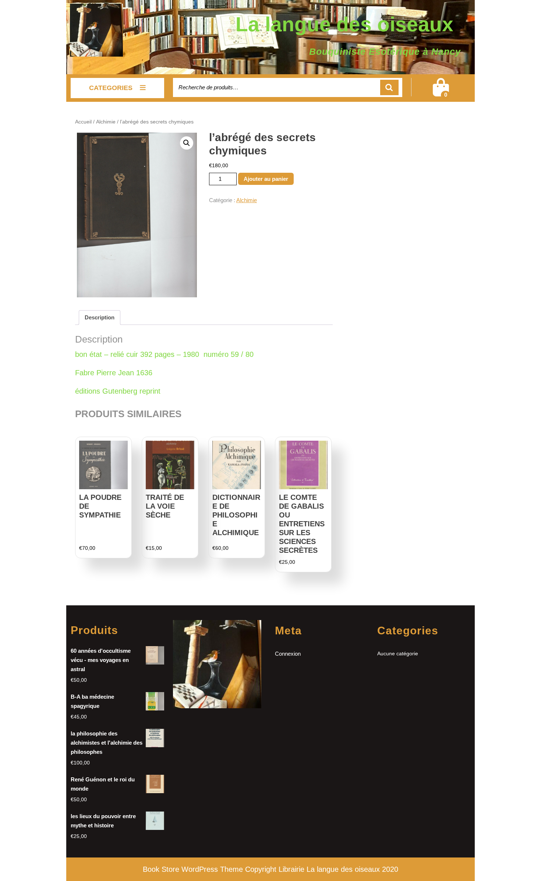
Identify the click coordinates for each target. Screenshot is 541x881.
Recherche (389, 88)
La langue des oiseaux (344, 24)
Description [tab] (99, 317)
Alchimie (106, 122)
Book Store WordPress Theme (193, 869)
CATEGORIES (110, 88)
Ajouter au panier (266, 179)
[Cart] (441, 92)
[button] (186, 143)
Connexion (288, 654)
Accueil (83, 122)
